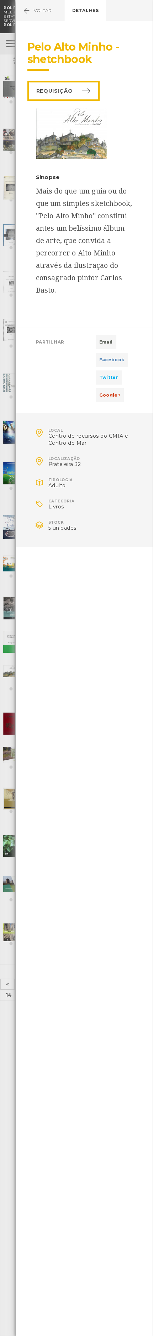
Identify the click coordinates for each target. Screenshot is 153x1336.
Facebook (112, 359)
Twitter (108, 377)
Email (106, 342)
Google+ (110, 395)
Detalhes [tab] (85, 10)
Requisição (54, 91)
